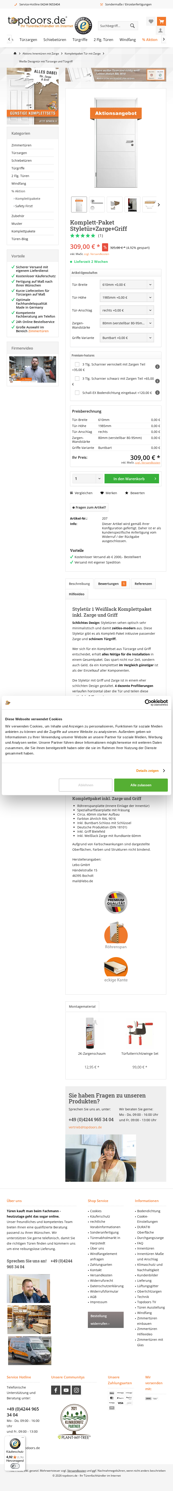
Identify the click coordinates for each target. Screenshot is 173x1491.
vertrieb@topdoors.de (85, 1127)
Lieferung (144, 1280)
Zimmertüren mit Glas (150, 1342)
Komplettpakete (27, 198)
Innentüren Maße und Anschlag (150, 1256)
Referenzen (143, 584)
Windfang (18, 183)
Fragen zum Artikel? (90, 507)
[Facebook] (55, 1390)
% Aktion (18, 191)
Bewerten (137, 493)
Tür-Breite (79, 284)
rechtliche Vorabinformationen (105, 1224)
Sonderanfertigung (104, 1232)
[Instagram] (76, 1390)
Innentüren (145, 1248)
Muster (16, 223)
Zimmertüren (21, 145)
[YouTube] (66, 1390)
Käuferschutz (100, 1216)
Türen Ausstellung (151, 1307)
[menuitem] (161, 21)
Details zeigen (147, 771)
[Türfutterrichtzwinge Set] (139, 1033)
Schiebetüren (21, 160)
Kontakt (96, 1270)
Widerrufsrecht (101, 1280)
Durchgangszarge (150, 1238)
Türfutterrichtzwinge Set (139, 1053)
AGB (93, 1297)
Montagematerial (82, 1006)
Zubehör (17, 216)
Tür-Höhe (79, 297)
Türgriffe (18, 168)
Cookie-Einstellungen (147, 1219)
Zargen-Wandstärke (81, 325)
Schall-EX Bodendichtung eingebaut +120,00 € (117, 393)
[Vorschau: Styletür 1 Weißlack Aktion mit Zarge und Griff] (79, 204)
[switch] (15, 1466)
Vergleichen (83, 493)
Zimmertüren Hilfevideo (147, 1331)
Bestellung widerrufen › (100, 1320)
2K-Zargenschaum (92, 1053)
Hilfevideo (76, 594)
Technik (143, 1297)
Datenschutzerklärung (107, 1286)
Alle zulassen (140, 785)
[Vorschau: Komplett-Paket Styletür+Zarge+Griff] (150, 204)
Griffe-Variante (83, 338)
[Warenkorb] (161, 21)
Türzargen (19, 153)
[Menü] (22, 1438)
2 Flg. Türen (20, 176)
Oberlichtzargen (149, 1291)
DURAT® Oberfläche (145, 1229)
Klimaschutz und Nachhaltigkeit (150, 1267)
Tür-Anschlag (82, 310)
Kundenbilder (147, 1275)
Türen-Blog (19, 239)
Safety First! (23, 206)
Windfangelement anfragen (103, 1256)
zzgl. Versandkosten (96, 254)
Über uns (97, 1248)
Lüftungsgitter (148, 1286)
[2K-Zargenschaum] (91, 1033)
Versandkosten (101, 1275)
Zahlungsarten (101, 1264)
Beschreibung (79, 584)
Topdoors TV (146, 1302)
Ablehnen (85, 785)
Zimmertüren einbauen (147, 1321)
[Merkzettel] (151, 21)
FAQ (140, 1243)
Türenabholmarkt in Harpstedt (105, 1240)
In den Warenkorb (129, 478)
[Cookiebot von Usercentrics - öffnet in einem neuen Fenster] (148, 702)
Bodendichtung (148, 1211)
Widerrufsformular (104, 1291)
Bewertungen (111, 584)
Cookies (96, 1211)
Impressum (98, 1302)
